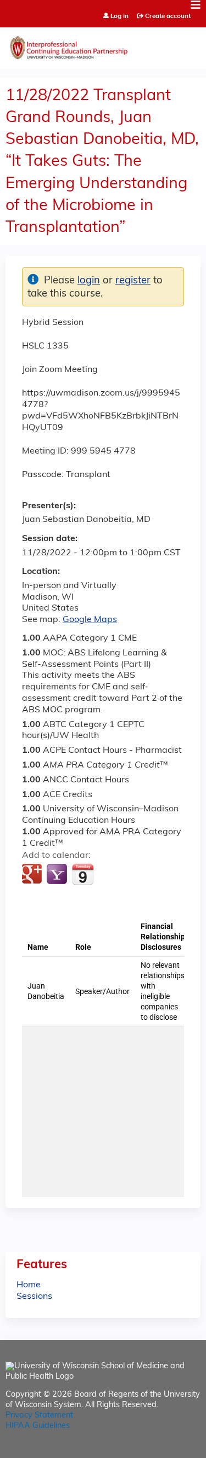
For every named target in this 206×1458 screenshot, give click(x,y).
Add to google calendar (33, 875)
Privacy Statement (39, 1415)
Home (28, 1285)
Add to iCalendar (82, 874)
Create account (168, 16)
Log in (119, 17)
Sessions (34, 1296)
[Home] (103, 45)
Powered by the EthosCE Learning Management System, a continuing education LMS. (162, 1450)
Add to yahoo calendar (58, 875)
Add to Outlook (109, 875)
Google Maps (90, 619)
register (133, 281)
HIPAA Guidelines (37, 1426)
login (88, 281)
